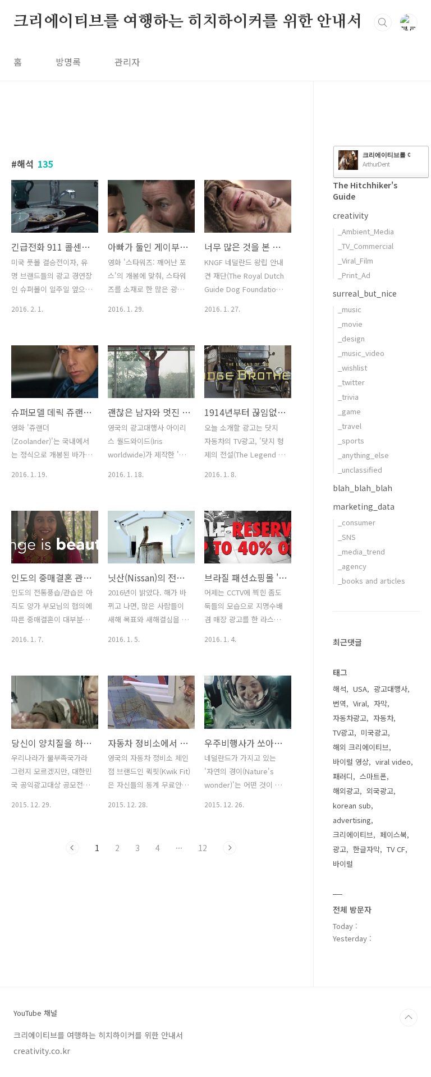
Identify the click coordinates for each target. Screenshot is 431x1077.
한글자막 (366, 849)
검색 (382, 22)
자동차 (383, 718)
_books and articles (371, 580)
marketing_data (364, 506)
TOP (409, 1018)
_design (351, 338)
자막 (380, 703)
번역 (339, 703)
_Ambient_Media (366, 231)
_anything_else (363, 455)
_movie (350, 323)
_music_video (361, 353)
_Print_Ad (354, 275)
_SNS (347, 536)
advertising (352, 820)
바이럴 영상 (351, 761)
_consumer (356, 522)
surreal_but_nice (365, 293)
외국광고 (379, 790)
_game (349, 411)
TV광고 (343, 732)
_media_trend (361, 551)
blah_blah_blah (362, 487)
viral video (393, 761)
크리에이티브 (353, 834)
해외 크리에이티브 (361, 747)
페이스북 (393, 834)
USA (360, 688)
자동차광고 (349, 718)
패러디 (343, 776)
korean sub (352, 805)
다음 (229, 847)
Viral (360, 703)
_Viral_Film (355, 260)
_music (349, 309)
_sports (351, 440)
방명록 (68, 61)
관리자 (127, 61)
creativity (350, 215)
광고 (339, 849)
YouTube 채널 (35, 1013)
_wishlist (352, 367)
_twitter (351, 382)
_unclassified (360, 469)
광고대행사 (390, 688)
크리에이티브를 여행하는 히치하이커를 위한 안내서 (187, 22)
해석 (339, 688)
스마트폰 (373, 776)
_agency (352, 566)
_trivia (348, 396)
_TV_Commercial (365, 246)
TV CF (396, 849)
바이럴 (343, 863)
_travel (349, 425)
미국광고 (374, 732)
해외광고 (346, 790)
